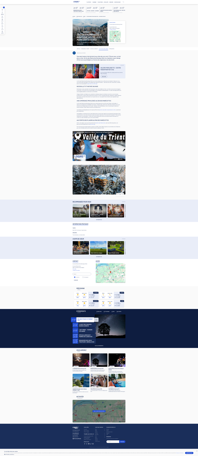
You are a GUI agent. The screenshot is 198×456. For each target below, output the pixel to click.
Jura (96, 435)
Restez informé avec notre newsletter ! (112, 438)
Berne (96, 437)
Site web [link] (74, 269)
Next (122, 194)
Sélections (100, 2)
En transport (86, 277)
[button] (94, 454)
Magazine (107, 433)
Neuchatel (96, 434)
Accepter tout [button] (189, 452)
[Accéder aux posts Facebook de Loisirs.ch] (85, 444)
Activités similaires (103, 48)
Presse (107, 430)
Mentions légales (86, 431)
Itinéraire (76, 280)
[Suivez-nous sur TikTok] (91, 444)
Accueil (74, 16)
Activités (89, 2)
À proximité (111, 48)
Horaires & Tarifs (85, 48)
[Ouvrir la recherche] (123, 2)
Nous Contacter (86, 430)
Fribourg (96, 433)
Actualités (106, 2)
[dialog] (99, 453)
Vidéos (84, 16)
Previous (118, 194)
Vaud (96, 429)
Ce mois (113, 311)
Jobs (107, 434)
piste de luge (92, 124)
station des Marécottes (100, 122)
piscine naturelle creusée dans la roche (108, 109)
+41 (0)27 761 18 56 (112, 29)
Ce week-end (98, 311)
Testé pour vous (79, 16)
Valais (96, 430)
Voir (96, 319)
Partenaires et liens (109, 431)
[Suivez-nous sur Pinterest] (93, 444)
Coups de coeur (117, 2)
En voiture (77, 277)
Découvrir (104, 76)
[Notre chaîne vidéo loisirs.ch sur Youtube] (89, 444)
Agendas (94, 2)
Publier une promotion (87, 439)
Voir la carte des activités (99, 411)
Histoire (107, 429)
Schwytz (96, 439)
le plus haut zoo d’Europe (92, 83)
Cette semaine (106, 311)
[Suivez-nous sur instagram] (87, 444)
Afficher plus (99, 219)
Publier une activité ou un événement (87, 438)
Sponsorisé (122, 65)
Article (78, 48)
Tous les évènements (99, 345)
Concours (111, 2)
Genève (96, 431)
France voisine (97, 441)
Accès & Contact (94, 48)
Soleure (96, 438)
